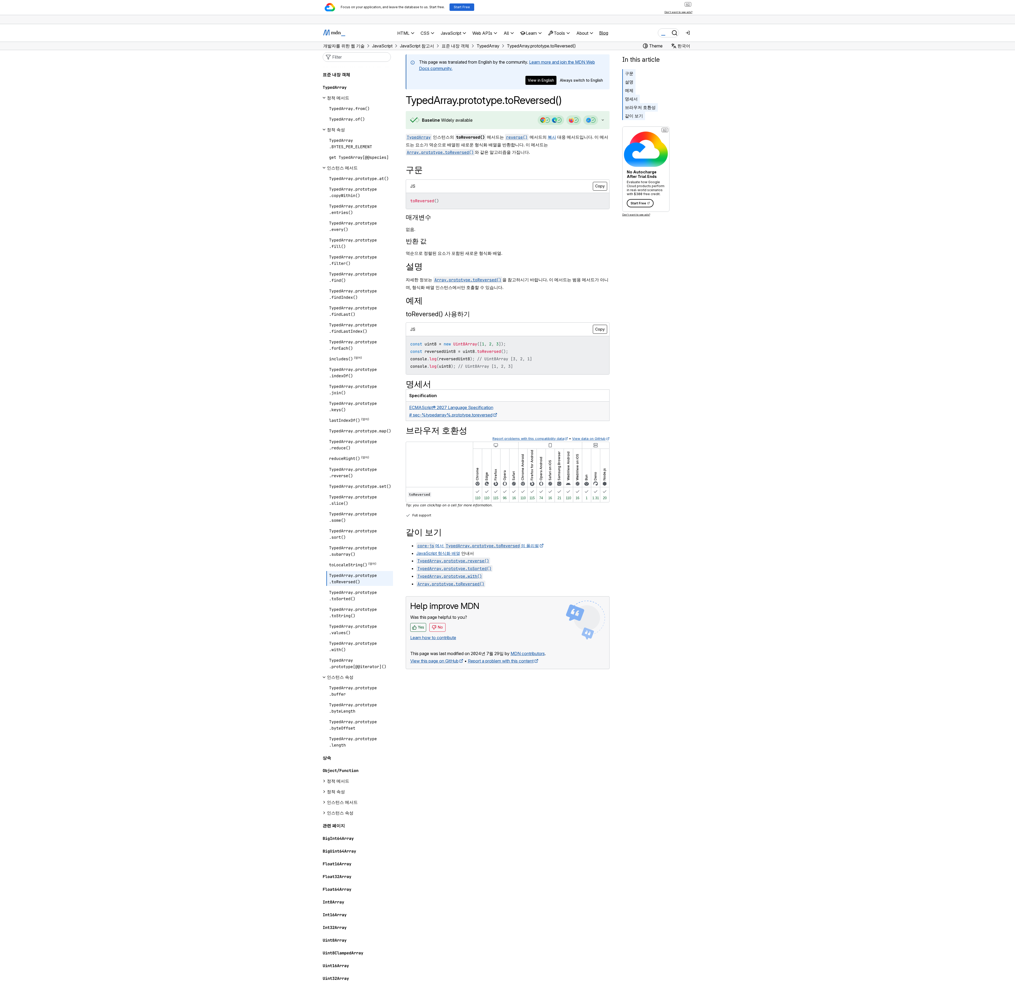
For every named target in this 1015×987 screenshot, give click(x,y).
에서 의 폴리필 (478, 545)
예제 (629, 90)
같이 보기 (634, 116)
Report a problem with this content (501, 661)
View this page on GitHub (434, 661)
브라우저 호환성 (640, 107)
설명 (629, 82)
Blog (603, 33)
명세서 (631, 99)
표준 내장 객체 (336, 74)
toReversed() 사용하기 (438, 314)
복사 (552, 137)
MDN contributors (528, 653)
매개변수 (418, 217)
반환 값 (416, 241)
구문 (629, 73)
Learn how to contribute (433, 637)
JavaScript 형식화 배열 (438, 553)
